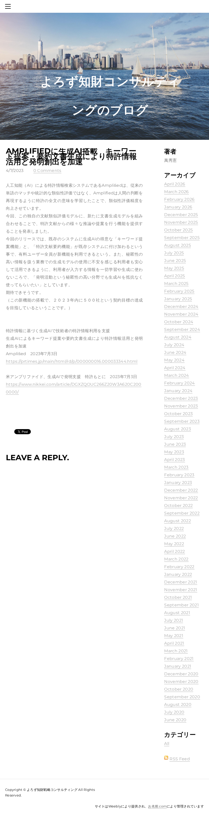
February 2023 (179, 474)
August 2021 (177, 612)
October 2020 (178, 689)
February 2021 (178, 658)
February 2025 (179, 291)
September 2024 (182, 329)
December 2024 (181, 306)
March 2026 (176, 191)
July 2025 (174, 253)
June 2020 (175, 719)
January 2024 (178, 390)
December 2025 (181, 214)
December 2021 (180, 582)
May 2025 (174, 268)
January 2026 (178, 207)
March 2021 (176, 651)
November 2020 (181, 681)
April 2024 (174, 367)
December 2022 (181, 490)
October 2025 (178, 230)
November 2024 (181, 314)
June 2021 (174, 628)
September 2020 (182, 696)
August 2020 (177, 704)
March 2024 (176, 375)
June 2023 (175, 444)
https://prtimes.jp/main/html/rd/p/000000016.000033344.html (72, 361)
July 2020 (174, 712)
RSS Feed (179, 758)
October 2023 (178, 413)
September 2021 (181, 605)
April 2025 (174, 275)
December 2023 (181, 398)
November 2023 (181, 406)
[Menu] (9, 6)
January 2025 (178, 298)
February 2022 (179, 566)
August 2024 (177, 337)
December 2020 (181, 673)
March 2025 (176, 283)
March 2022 (176, 559)
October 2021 (178, 597)
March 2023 (176, 467)
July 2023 (174, 436)
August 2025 (177, 245)
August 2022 (177, 520)
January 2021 (177, 666)
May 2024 (174, 360)
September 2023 (181, 421)
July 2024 (174, 344)
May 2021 (173, 635)
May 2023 (174, 452)
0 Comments (47, 170)
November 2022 (181, 497)
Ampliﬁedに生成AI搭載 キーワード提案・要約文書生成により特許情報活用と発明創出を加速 (71, 156)
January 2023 (178, 482)
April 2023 (174, 459)
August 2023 (177, 429)
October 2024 (178, 321)
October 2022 (178, 505)
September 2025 (181, 237)
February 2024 (179, 383)
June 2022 (175, 536)
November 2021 (180, 589)
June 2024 (175, 352)
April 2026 (174, 184)
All (166, 743)
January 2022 (178, 574)
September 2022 (181, 513)
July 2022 (174, 528)
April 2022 (174, 551)
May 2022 (174, 543)
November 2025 (181, 222)
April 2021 (174, 643)
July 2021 (173, 620)
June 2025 (175, 260)
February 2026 (179, 199)
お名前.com (157, 806)
